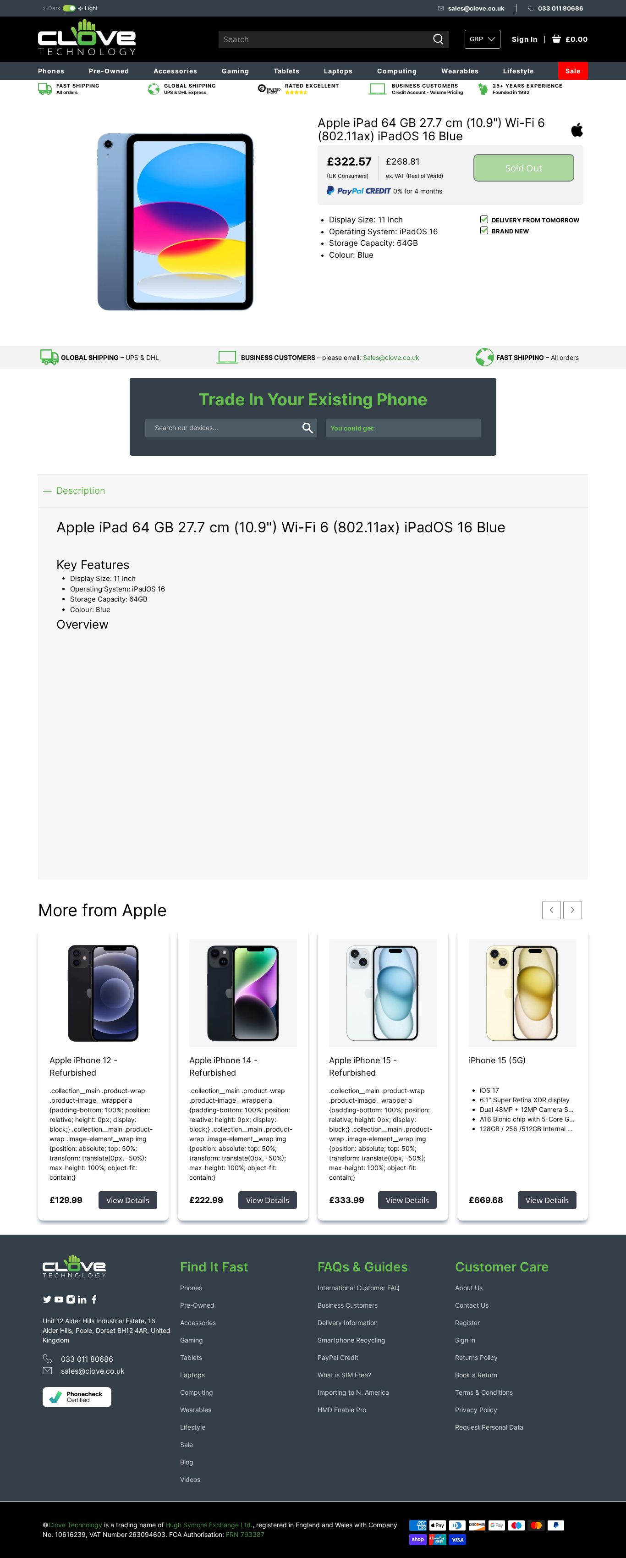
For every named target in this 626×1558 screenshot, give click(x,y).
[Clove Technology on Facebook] (94, 1302)
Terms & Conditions (484, 1392)
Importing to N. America (353, 1392)
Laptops (338, 71)
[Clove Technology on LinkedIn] (82, 1302)
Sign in (465, 1340)
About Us (469, 1288)
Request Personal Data (489, 1427)
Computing (397, 71)
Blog (186, 1462)
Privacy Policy (476, 1410)
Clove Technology (75, 1525)
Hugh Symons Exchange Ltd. (209, 1525)
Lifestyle (518, 71)
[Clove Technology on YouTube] (58, 1302)
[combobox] (324, 39)
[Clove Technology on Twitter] (47, 1302)
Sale (573, 71)
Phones (51, 71)
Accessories (176, 71)
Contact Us (472, 1305)
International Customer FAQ (359, 1288)
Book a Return (476, 1375)
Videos (190, 1479)
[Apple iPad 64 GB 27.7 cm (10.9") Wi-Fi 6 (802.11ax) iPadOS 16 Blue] (175, 222)
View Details (127, 1200)
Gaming (235, 71)
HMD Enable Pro (342, 1410)
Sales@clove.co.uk (391, 357)
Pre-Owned (109, 71)
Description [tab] (80, 490)
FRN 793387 (245, 1534)
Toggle (69, 8)
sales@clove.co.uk (476, 8)
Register (467, 1322)
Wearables (460, 71)
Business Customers (348, 1305)
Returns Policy (476, 1357)
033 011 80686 (560, 8)
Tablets (287, 71)
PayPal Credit (338, 1357)
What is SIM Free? (344, 1375)
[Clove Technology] (81, 1269)
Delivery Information (348, 1322)
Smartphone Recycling (351, 1340)
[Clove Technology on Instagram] (70, 1302)
